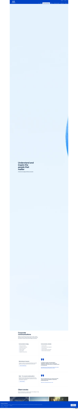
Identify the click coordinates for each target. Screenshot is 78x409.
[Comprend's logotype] (13, 2)
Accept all (73, 404)
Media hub (62, 0)
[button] (66, 3)
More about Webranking (23, 365)
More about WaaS (22, 381)
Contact (65, 0)
